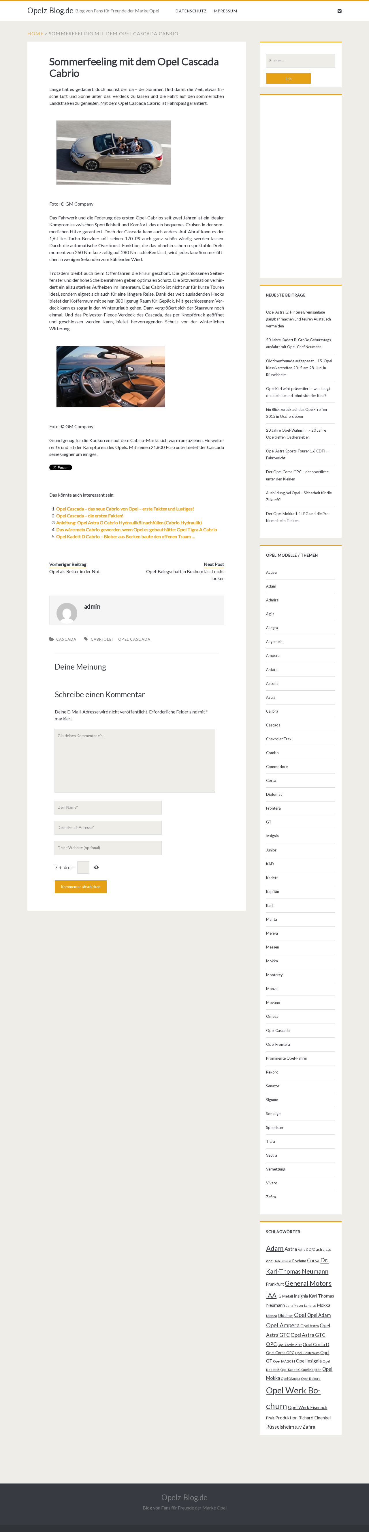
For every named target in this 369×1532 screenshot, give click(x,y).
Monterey (274, 974)
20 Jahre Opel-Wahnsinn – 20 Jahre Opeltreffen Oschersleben (296, 433)
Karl (269, 905)
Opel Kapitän (311, 1369)
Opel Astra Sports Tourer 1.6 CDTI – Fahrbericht (297, 454)
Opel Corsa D (316, 1344)
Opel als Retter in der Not (74, 571)
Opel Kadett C (290, 1369)
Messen (272, 947)
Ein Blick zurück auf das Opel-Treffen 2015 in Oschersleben (296, 413)
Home (35, 33)
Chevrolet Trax (278, 739)
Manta (271, 919)
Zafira (271, 1196)
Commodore (277, 766)
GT (269, 822)
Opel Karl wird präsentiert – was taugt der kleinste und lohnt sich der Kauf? (298, 392)
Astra (270, 697)
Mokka (272, 961)
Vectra (271, 1155)
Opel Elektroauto (307, 1353)
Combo (272, 752)
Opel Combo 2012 (290, 1345)
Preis (270, 1418)
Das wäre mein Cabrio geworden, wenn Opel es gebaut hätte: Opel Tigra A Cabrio (136, 529)
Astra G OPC (306, 1249)
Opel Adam (319, 1315)
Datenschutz (191, 11)
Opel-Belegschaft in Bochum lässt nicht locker (185, 575)
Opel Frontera (278, 1044)
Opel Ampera (283, 1325)
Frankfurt (275, 1284)
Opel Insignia (309, 1360)
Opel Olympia (290, 1378)
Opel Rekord (311, 1378)
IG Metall (285, 1296)
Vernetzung (275, 1169)
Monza (272, 988)
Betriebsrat (282, 1261)
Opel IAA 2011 (284, 1361)
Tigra (270, 1141)
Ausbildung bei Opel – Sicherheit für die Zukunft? (299, 496)
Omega (272, 1016)
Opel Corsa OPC (280, 1352)
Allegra (272, 627)
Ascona (272, 683)
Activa (271, 572)
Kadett (272, 877)
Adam (271, 586)
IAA (271, 1295)
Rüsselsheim (280, 1426)
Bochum (299, 1261)
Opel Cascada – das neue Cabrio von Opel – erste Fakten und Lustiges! (125, 508)
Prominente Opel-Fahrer (286, 1058)
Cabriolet (103, 639)
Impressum (224, 11)
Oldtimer (285, 1315)
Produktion (286, 1417)
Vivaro (271, 1183)
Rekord (272, 1072)
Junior (271, 850)
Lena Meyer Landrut (301, 1305)
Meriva (272, 933)
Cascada (66, 639)
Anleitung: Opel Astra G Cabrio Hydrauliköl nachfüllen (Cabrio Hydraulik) (129, 522)
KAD (270, 864)
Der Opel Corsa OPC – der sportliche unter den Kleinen (297, 475)
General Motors (308, 1283)
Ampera (273, 655)
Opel (300, 1314)
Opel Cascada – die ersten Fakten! (89, 515)
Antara (272, 669)
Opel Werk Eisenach (307, 1407)
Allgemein (274, 641)
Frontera (273, 808)
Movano (273, 1002)
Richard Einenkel (314, 1417)
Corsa (271, 780)
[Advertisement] (300, 187)
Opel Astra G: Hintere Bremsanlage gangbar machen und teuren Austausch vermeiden (298, 319)
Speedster (274, 1127)
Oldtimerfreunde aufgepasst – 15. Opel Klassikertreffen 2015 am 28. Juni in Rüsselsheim (299, 368)
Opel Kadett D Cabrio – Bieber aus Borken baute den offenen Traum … (125, 536)
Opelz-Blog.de (50, 10)
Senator (272, 1086)
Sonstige (273, 1113)
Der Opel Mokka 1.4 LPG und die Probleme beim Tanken (298, 517)
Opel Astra (309, 1326)
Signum (272, 1099)
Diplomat (274, 794)
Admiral (272, 600)
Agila (270, 614)
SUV (298, 1427)
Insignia (272, 836)
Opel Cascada (134, 639)
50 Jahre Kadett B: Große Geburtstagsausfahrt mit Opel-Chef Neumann (299, 343)
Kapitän (272, 891)
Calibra (272, 711)
